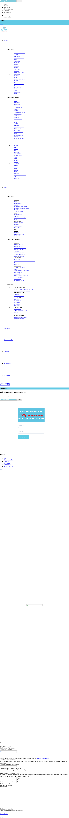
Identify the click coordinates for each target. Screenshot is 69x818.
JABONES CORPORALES (19, 277)
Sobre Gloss (7, 12)
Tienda (5, 4)
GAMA (15, 158)
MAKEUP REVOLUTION (19, 79)
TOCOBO (16, 136)
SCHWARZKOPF (18, 155)
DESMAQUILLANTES (19, 252)
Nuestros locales (8, 340)
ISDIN (15, 133)
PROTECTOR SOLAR (19, 256)
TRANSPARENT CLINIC (19, 112)
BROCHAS (16, 224)
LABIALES (16, 232)
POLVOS (16, 204)
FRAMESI (16, 152)
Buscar (19, 1)
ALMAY (16, 54)
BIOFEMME (17, 102)
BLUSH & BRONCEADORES (20, 206)
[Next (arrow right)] (2, 817)
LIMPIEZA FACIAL (18, 244)
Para (18, 778)
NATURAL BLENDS (18, 135)
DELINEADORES (18, 214)
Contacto (6, 10)
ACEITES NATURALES (19, 267)
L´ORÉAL (16, 171)
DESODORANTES (18, 272)
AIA (15, 120)
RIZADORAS (17, 305)
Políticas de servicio (9, 466)
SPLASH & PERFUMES (19, 280)
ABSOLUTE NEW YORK (19, 53)
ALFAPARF (16, 163)
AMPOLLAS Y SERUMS (19, 254)
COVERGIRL (17, 61)
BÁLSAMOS (17, 235)
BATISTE (16, 145)
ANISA (15, 122)
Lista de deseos (5, 383)
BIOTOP (16, 162)
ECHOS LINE (17, 166)
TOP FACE (16, 71)
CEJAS (15, 219)
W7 (15, 85)
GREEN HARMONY (18, 132)
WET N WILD (17, 69)
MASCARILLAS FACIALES (20, 249)
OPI (15, 82)
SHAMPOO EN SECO (19, 296)
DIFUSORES (17, 259)
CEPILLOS (16, 299)
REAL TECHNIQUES (19, 84)
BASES (15, 201)
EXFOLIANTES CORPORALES (21, 275)
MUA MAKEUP (17, 92)
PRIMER (16, 209)
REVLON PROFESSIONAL (20, 175)
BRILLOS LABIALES (19, 234)
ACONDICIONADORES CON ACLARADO (23, 289)
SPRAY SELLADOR (18, 211)
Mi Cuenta (7, 375)
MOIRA (16, 93)
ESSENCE (16, 62)
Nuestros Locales (8, 9)
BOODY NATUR (17, 114)
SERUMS (16, 312)
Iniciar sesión (7, 17)
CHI (15, 150)
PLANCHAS (17, 304)
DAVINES (16, 178)
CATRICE (16, 59)
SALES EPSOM (17, 279)
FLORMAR (16, 75)
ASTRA (16, 90)
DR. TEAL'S (17, 104)
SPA (15, 262)
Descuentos (7, 7)
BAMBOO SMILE (18, 118)
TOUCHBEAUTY (18, 107)
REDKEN (16, 160)
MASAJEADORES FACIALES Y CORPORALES (24, 261)
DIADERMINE (17, 130)
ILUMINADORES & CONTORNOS (21, 208)
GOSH (15, 77)
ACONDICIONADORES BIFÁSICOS (22, 291)
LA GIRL (16, 80)
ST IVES (16, 105)
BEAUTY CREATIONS (19, 57)
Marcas (6, 6)
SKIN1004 (16, 117)
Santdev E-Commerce (43, 758)
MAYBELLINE (17, 87)
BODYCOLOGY (17, 128)
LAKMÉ (16, 170)
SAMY (15, 88)
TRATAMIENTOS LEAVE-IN (20, 310)
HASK (15, 168)
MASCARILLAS (17, 309)
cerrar (1, 24)
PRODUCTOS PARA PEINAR (20, 317)
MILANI (16, 64)
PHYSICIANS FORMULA (19, 72)
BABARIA (16, 125)
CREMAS (16, 269)
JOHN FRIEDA (17, 153)
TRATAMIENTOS (18, 226)
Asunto (19, 782)
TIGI (15, 176)
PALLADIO (16, 66)
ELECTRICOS (17, 264)
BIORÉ (15, 101)
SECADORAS (17, 302)
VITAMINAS (17, 313)
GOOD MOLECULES (19, 138)
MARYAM (16, 173)
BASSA (16, 147)
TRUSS (15, 157)
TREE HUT (16, 109)
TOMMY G (16, 115)
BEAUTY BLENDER (18, 222)
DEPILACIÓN (17, 274)
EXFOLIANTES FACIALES (20, 248)
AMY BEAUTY (17, 56)
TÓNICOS (16, 251)
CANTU (16, 149)
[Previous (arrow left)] (0, 817)
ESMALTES (16, 227)
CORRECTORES (17, 203)
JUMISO (16, 110)
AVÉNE (16, 123)
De (18, 780)
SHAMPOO (16, 294)
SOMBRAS (16, 216)
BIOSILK (16, 165)
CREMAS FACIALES (18, 246)
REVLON (16, 67)
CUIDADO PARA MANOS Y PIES (21, 270)
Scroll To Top (4, 814)
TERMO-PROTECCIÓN (19, 318)
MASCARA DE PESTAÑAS (20, 218)
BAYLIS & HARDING (19, 127)
